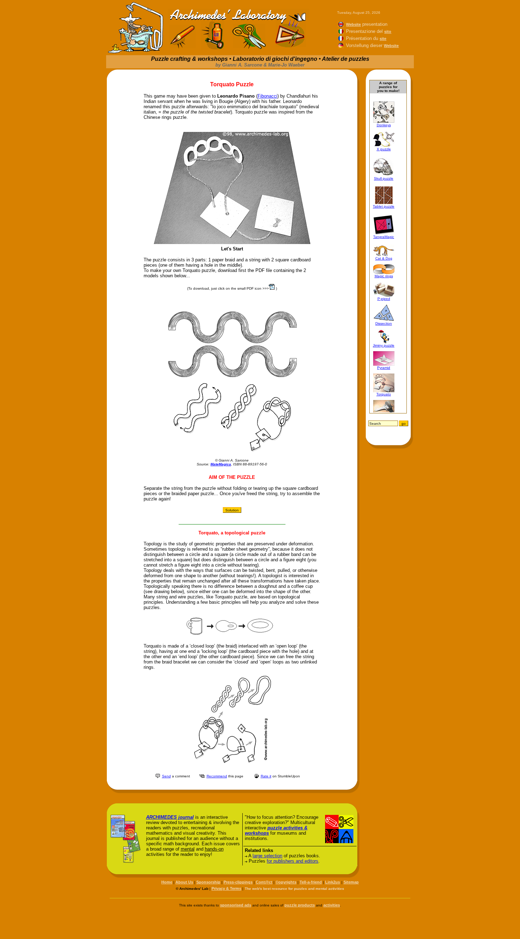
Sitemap (351, 882)
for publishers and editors (292, 861)
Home (166, 882)
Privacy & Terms (226, 888)
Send (166, 776)
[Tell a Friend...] (201, 776)
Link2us (332, 882)
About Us (184, 882)
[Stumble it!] (256, 776)
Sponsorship (208, 882)
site (383, 38)
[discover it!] (126, 862)
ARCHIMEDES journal (170, 817)
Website (353, 24)
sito (387, 31)
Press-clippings (238, 882)
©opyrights (286, 882)
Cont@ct (264, 882)
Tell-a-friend (311, 882)
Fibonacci (267, 96)
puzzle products (299, 905)
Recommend (217, 776)
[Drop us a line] (158, 776)
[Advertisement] (260, 923)
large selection (267, 855)
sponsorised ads (235, 905)
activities (331, 905)
